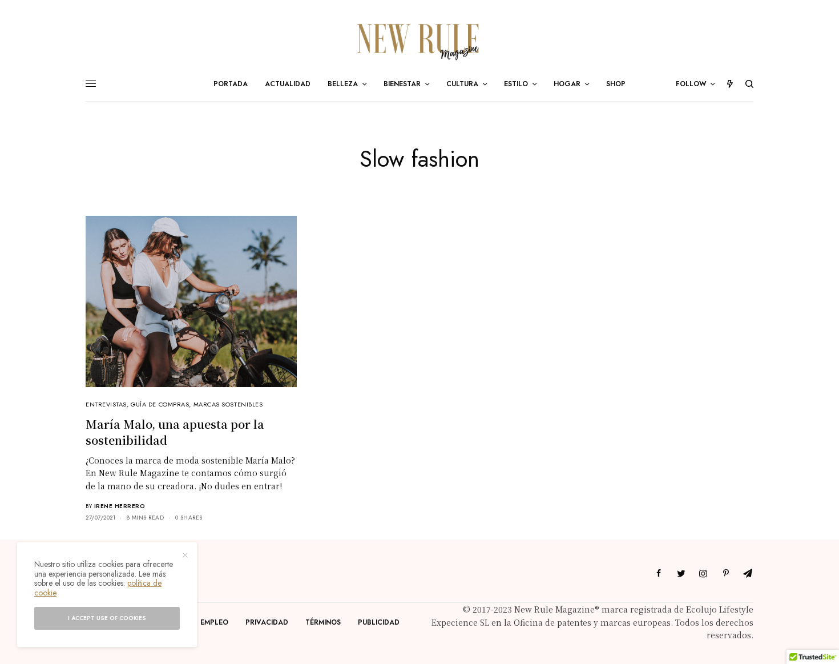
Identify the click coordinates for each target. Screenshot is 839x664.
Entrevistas (106, 404)
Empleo (214, 622)
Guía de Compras (160, 404)
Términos (323, 622)
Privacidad (266, 622)
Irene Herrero (120, 506)
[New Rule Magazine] (419, 40)
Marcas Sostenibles (228, 404)
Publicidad (379, 622)
